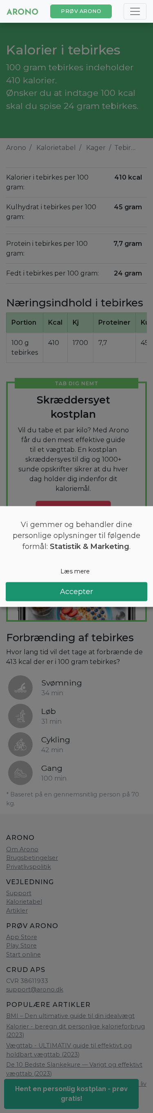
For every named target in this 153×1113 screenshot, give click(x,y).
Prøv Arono (81, 11)
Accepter (76, 591)
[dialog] (76, 556)
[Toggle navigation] (135, 11)
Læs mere (75, 571)
